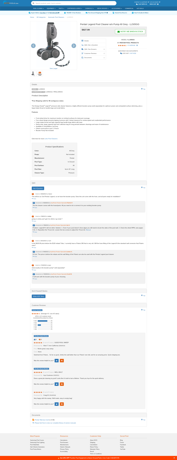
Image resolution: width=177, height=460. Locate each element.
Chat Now (43, 13)
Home (32, 17)
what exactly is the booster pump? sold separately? (48, 268)
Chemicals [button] (89, 8)
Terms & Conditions (96, 453)
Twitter (122, 447)
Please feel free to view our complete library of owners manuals (55, 423)
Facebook (123, 444)
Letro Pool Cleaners (51, 138)
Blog (121, 440)
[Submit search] (33, 3)
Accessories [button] (116, 8)
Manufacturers (64, 444)
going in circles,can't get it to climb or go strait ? (47, 219)
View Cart (153, 4)
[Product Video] (40, 73)
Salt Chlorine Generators (37, 447)
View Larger (53, 68)
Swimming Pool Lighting (37, 442)
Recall (92, 451)
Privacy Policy (64, 449)
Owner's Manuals (65, 447)
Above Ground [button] (102, 8)
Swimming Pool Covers (37, 440)
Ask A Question (38, 188)
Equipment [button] (50, 8)
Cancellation (93, 444)
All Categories (41, 17)
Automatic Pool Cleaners (56, 17)
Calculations (63, 440)
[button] (174, 458)
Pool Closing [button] (38, 8)
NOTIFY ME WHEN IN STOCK (131, 31)
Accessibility (64, 451)
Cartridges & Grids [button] (74, 8)
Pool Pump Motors (35, 449)
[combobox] (73, 3)
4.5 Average (131, 45)
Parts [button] (61, 8)
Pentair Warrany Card (42, 420)
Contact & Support (141, 2)
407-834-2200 (54, 13)
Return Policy (94, 447)
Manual (88, 230)
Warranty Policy (94, 449)
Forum (122, 442)
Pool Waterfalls (34, 444)
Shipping (92, 442)
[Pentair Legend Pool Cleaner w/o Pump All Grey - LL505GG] (33, 73)
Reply (34, 198)
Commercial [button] (129, 8)
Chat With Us (142, 4)
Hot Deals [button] (140, 8)
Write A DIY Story (38, 296)
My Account (154, 2)
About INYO (93, 440)
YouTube (122, 449)
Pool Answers (64, 442)
